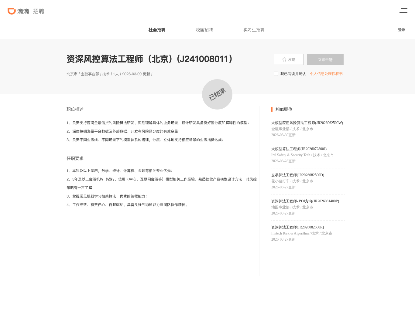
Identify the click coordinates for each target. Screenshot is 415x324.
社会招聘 (157, 29)
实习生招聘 (254, 29)
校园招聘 (204, 29)
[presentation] (289, 59)
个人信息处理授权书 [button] (326, 73)
